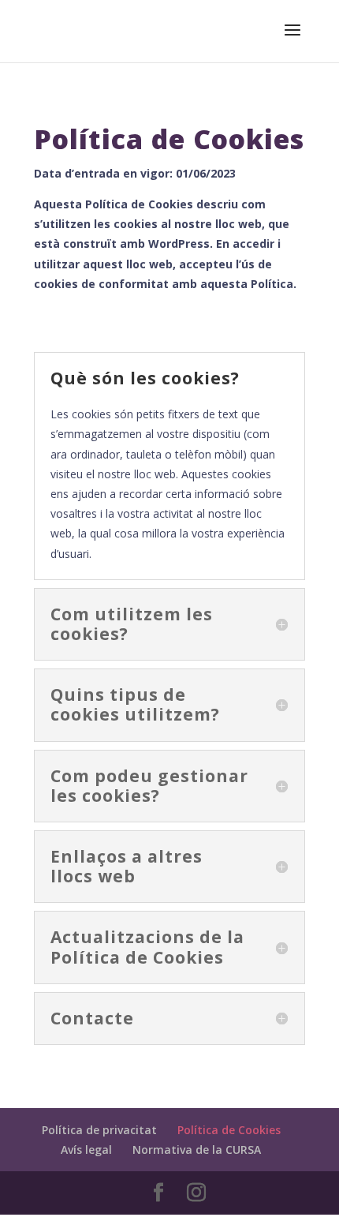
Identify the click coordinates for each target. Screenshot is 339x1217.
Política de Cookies (229, 1129)
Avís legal (86, 1149)
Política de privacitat (99, 1129)
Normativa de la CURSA (196, 1149)
